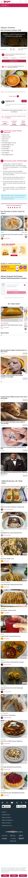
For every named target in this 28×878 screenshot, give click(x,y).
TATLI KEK (3, 790)
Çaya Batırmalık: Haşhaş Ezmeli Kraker (12, 584)
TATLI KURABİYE (4, 713)
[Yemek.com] (7, 2)
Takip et (24, 101)
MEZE (26, 232)
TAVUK (2, 232)
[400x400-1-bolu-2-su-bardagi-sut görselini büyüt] (12, 151)
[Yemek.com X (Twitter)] (17, 802)
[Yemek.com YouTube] (12, 802)
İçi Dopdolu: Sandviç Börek (8, 610)
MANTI (2, 765)
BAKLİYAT (3, 660)
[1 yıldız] (8, 208)
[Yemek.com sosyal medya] (12, 832)
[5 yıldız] (17, 208)
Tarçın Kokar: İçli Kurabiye (8, 715)
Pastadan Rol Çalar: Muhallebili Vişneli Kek (12, 792)
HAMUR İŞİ (3, 608)
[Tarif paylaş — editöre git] (14, 249)
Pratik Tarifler (4, 5)
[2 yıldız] (10, 208)
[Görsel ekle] (24, 285)
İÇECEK (2, 634)
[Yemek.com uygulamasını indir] (6, 806)
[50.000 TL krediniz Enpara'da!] (14, 268)
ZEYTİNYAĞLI (4, 685)
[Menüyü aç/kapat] (1, 1)
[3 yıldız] (13, 208)
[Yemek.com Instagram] (2, 802)
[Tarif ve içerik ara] (20, 2)
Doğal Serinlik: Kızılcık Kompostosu (11, 636)
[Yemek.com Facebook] (21, 802)
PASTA (2, 530)
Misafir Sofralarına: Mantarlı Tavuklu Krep (12, 507)
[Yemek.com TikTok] (7, 802)
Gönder (16, 292)
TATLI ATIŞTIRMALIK (5, 582)
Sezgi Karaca (9, 101)
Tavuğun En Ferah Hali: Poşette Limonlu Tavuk (12, 235)
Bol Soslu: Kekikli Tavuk (7, 558)
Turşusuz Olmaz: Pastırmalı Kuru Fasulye (12, 662)
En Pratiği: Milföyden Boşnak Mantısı (11, 767)
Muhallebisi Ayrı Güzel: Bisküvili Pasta (11, 533)
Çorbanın (21, 94)
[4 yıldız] (15, 208)
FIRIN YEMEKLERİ (4, 323)
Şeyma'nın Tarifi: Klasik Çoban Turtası (11, 325)
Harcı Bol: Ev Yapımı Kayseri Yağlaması (11, 741)
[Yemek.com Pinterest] (25, 802)
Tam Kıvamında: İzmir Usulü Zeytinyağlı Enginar (12, 688)
